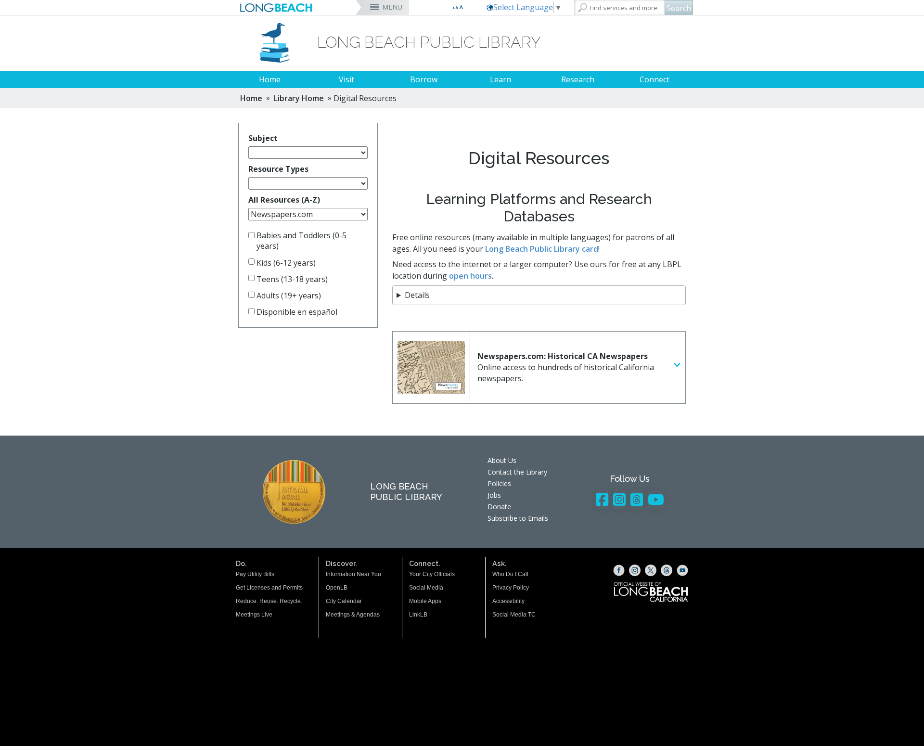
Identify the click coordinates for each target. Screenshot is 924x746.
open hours (470, 275)
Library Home (299, 98)
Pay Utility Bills (255, 574)
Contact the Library (517, 471)
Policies (499, 483)
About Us (502, 460)
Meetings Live (254, 614)
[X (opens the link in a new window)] (650, 570)
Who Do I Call (510, 574)
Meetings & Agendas (353, 614)
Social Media (426, 587)
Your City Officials (432, 574)
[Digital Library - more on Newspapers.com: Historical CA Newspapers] (677, 365)
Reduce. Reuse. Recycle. (269, 601)
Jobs (494, 495)
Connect (654, 79)
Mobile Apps (425, 601)
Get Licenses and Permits (269, 587)
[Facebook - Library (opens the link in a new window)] (602, 499)
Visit (346, 79)
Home (270, 79)
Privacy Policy (510, 587)
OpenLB (336, 587)
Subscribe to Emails (518, 518)
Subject (263, 138)
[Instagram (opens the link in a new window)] (635, 570)
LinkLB (418, 614)
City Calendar (344, 601)
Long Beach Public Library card (541, 249)
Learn (500, 79)
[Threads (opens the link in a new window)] (666, 570)
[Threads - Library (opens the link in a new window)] (636, 499)
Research (577, 79)
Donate (499, 506)
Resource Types (278, 169)
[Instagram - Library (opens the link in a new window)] (619, 499)
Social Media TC (514, 614)
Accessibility (508, 601)
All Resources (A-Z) (284, 199)
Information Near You (353, 574)
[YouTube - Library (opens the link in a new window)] (656, 499)
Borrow (423, 79)
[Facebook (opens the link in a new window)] (619, 570)
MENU (392, 7)
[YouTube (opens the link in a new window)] (682, 570)
